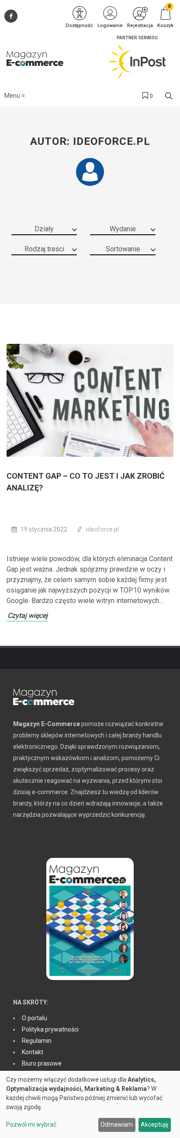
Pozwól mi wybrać (31, 1124)
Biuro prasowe (42, 1063)
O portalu (34, 1018)
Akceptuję (154, 1124)
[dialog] (90, 1104)
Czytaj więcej (27, 615)
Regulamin (37, 1040)
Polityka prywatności (50, 1029)
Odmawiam (116, 1124)
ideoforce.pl (102, 529)
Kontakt (32, 1052)
